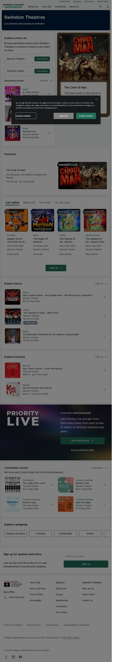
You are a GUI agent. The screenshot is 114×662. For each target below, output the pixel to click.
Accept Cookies (86, 116)
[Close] (96, 99)
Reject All (64, 116)
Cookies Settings (23, 116)
